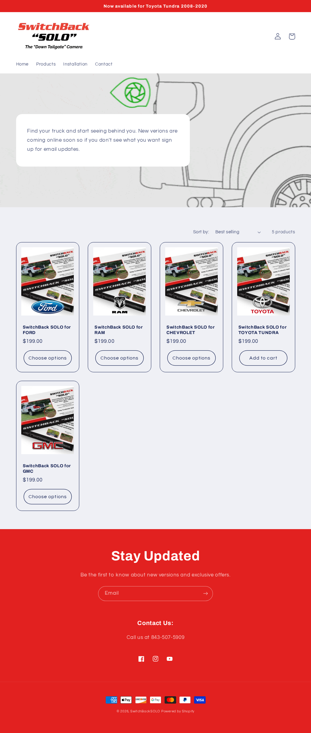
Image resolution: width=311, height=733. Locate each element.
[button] (292, 36)
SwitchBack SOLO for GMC (47, 468)
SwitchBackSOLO (145, 711)
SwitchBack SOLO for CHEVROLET (190, 330)
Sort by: (201, 232)
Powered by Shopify (177, 711)
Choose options (48, 358)
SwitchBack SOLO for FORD (47, 330)
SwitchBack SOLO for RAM (118, 330)
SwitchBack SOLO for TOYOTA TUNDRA (262, 330)
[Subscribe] (206, 593)
